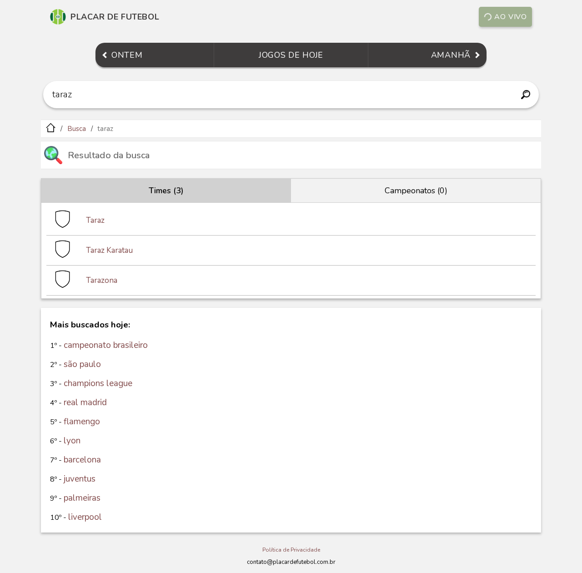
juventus (79, 479)
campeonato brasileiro (106, 345)
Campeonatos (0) (416, 190)
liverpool (85, 517)
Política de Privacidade (291, 549)
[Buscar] (525, 94)
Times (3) (166, 190)
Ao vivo (510, 17)
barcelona (82, 460)
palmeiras (82, 498)
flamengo (82, 421)
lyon (72, 441)
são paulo (82, 364)
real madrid (85, 402)
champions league (98, 383)
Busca (76, 128)
